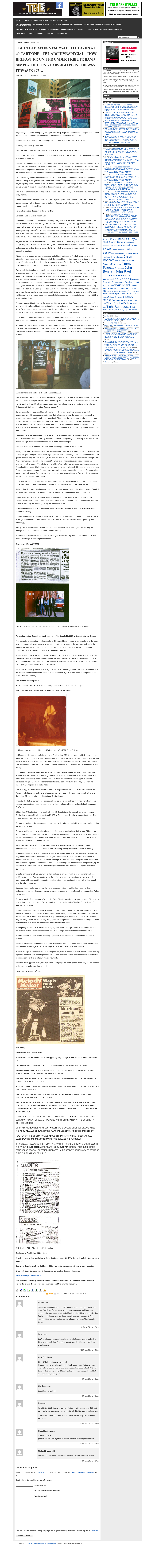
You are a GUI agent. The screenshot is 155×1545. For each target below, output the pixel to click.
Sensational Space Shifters (116, 293)
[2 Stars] (49, 1293)
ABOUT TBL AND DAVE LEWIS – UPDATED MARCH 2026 (104, 29)
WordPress (29, 1543)
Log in (35, 1543)
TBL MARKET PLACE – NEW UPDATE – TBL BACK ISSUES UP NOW (45, 20)
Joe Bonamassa (117, 268)
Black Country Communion (116, 242)
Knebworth (107, 279)
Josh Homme (119, 275)
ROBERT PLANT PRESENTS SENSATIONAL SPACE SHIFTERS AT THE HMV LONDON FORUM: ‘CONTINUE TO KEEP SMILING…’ (122, 319)
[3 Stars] (52, 1293)
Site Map (50, 33)
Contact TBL (62, 33)
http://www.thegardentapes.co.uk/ (29, 1276)
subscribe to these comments (82, 1472)
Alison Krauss (110, 239)
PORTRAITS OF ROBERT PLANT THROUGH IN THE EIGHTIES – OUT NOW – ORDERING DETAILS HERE (49, 29)
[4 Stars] (55, 1293)
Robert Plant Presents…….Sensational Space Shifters (120, 288)
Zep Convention (130, 310)
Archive (40, 33)
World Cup (121, 310)
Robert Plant (120, 285)
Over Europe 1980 (132, 282)
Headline (35, 42)
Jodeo (106, 225)
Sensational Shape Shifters (129, 291)
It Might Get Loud (117, 257)
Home (18, 20)
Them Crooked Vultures (120, 303)
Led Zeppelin (123, 279)
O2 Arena (121, 282)
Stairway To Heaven (115, 297)
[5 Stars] (57, 1293)
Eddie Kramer (115, 253)
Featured (26, 42)
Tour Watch (20, 33)
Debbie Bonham (118, 250)
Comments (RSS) (51, 1543)
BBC (136, 239)
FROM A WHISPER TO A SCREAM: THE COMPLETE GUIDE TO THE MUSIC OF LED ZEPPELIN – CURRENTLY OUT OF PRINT (120, 330)
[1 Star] (47, 1293)
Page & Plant (106, 286)
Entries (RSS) (42, 1543)
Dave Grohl (123, 245)
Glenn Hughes (125, 253)
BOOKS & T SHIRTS (111, 323)
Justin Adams (131, 276)
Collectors (113, 246)
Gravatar (94, 1531)
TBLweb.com (122, 301)
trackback (42, 1472)
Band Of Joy (126, 239)
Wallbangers (113, 310)
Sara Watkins (114, 291)
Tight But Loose (118, 307)
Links (31, 33)
